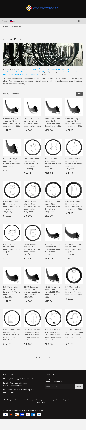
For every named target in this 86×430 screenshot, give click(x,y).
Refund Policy (49, 400)
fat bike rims (16, 74)
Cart (82, 21)
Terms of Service (74, 400)
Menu (6, 21)
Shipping (30, 400)
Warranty (38, 400)
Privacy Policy (61, 400)
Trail (47, 72)
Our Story (7, 400)
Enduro (53, 72)
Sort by (6, 94)
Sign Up (78, 387)
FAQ (14, 400)
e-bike (24, 74)
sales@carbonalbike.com (13, 385)
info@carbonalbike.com (18, 383)
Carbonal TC (18, 390)
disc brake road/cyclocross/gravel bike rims (44, 69)
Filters (79, 94)
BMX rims (34, 74)
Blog (38, 402)
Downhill (61, 72)
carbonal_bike (8, 392)
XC (42, 72)
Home (5, 27)
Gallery (44, 402)
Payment (21, 400)
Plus (69, 72)
